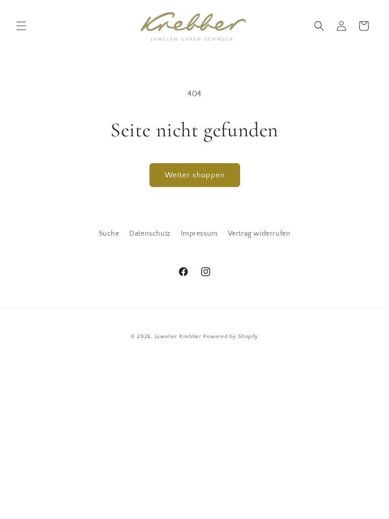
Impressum (199, 234)
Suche (109, 234)
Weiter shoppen (195, 175)
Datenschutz (150, 234)
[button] (21, 26)
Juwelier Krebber (179, 336)
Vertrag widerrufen (259, 234)
